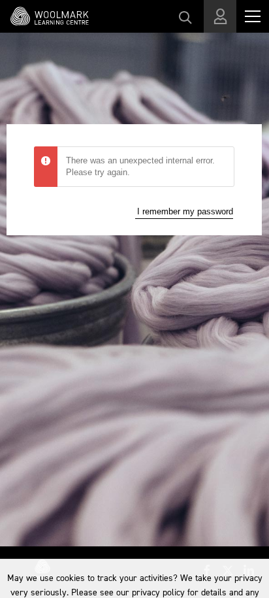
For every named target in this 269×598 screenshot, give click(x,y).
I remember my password (185, 211)
